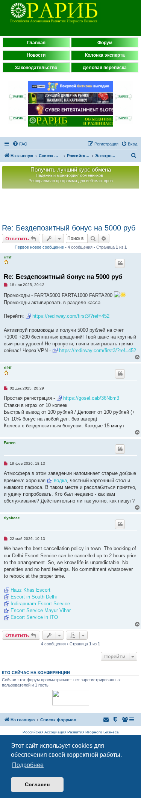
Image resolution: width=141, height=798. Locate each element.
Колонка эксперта (105, 55)
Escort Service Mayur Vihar (41, 610)
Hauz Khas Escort (30, 590)
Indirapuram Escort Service (40, 603)
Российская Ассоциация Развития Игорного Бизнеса (71, 732)
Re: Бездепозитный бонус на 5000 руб (68, 228)
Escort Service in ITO (34, 617)
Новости (36, 55)
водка (60, 480)
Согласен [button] (37, 784)
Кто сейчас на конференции (36, 672)
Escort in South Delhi (34, 597)
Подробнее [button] (28, 765)
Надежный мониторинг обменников (69, 175)
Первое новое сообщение (39, 247)
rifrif (7, 257)
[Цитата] (120, 263)
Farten (9, 443)
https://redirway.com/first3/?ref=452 (70, 316)
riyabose (12, 518)
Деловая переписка (105, 67)
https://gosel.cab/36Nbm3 (91, 398)
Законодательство (36, 67)
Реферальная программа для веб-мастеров (71, 180)
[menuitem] (19, 143)
